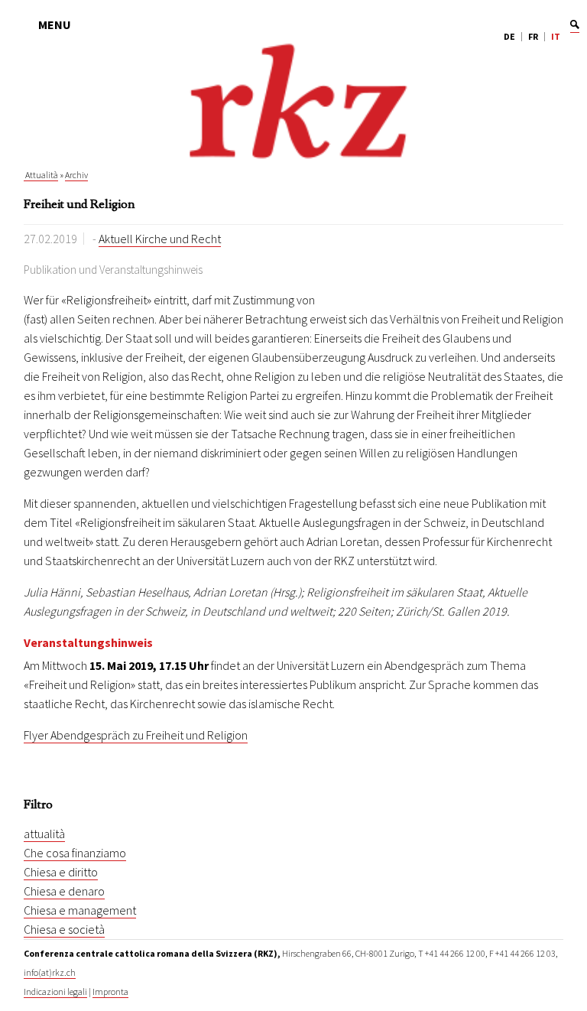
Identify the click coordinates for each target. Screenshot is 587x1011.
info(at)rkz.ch (50, 972)
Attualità (41, 174)
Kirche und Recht (178, 238)
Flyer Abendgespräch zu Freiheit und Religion (136, 735)
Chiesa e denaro (64, 891)
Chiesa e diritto (61, 871)
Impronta (110, 991)
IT (555, 36)
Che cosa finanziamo (75, 852)
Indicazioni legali (55, 991)
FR (533, 36)
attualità (44, 833)
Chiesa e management (80, 910)
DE (509, 36)
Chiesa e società (64, 929)
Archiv (76, 174)
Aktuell (117, 238)
